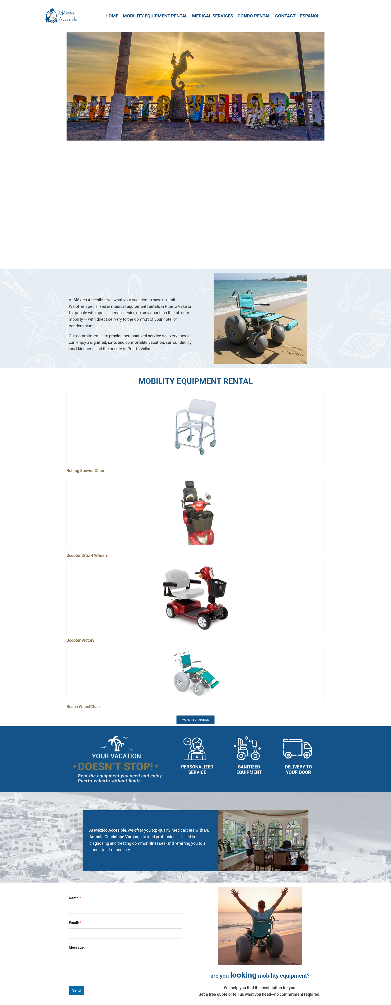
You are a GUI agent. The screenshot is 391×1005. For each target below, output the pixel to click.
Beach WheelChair (83, 706)
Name (75, 898)
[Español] (309, 16)
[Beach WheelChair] (195, 673)
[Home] (111, 16)
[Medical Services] (212, 16)
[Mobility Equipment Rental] (155, 16)
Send (76, 990)
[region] (195, 150)
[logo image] (61, 15)
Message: (77, 947)
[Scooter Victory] (195, 597)
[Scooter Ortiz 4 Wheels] (195, 512)
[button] (195, 252)
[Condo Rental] (254, 16)
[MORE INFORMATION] (195, 719)
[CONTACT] (285, 16)
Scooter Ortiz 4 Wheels (87, 555)
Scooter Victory (80, 640)
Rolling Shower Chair (85, 470)
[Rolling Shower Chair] (195, 427)
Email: (75, 923)
